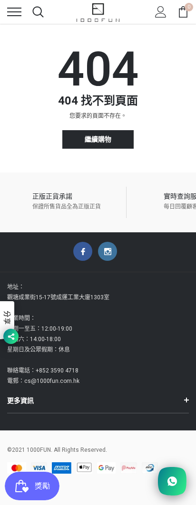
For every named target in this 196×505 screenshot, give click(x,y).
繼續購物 (98, 139)
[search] (38, 12)
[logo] (98, 12)
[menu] (14, 12)
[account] (161, 12)
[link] (82, 251)
